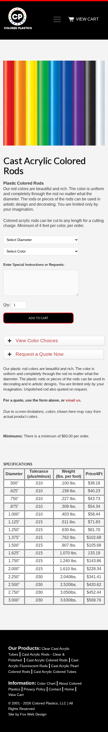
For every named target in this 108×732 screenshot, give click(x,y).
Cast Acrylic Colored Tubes (55, 672)
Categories (57, 19)
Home (69, 689)
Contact (55, 689)
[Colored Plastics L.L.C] (18, 29)
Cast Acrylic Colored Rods (47, 660)
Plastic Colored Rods (23, 183)
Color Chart (46, 683)
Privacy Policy (34, 689)
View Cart (16, 695)
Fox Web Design (33, 714)
